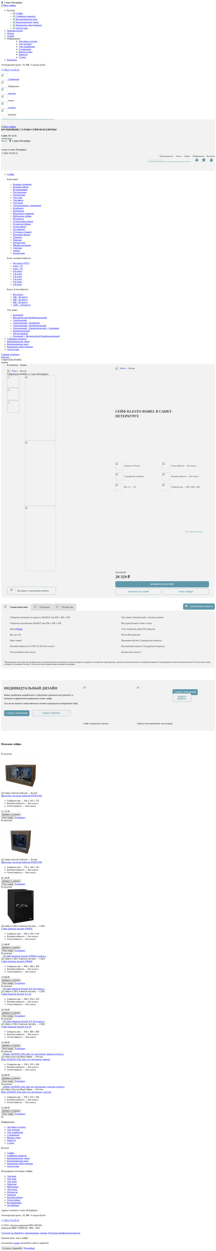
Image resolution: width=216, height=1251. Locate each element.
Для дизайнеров (27, 46)
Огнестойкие (19, 226)
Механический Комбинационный (30, 317)
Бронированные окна (18, 344)
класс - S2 (18, 268)
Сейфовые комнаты (17, 339)
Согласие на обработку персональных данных (24, 1233)
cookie (16, 1243)
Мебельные (13, 1187)
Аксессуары (13, 349)
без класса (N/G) (21, 263)
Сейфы (10, 174)
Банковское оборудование (20, 346)
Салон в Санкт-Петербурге (13, 150)
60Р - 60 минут (20, 299)
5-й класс (17, 284)
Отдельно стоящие (22, 232)
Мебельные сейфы (22, 216)
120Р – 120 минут (22, 305)
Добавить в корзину (11, 814)
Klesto (14, 371)
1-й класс (17, 274)
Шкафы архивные (22, 245)
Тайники (17, 237)
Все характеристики (194, 532)
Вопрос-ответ (25, 52)
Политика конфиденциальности (64, 1233)
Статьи (22, 57)
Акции (16, 250)
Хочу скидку (7, 817)
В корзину (20, 817)
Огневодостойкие (22, 224)
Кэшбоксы (18, 208)
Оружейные (19, 229)
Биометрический (21, 331)
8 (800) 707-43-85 (9, 136)
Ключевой (18, 315)
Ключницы (18, 211)
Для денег (12, 1181)
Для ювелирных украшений (27, 205)
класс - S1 (18, 266)
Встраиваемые (20, 189)
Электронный (20, 320)
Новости (23, 54)
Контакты (12, 60)
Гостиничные (19, 192)
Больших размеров (22, 184)
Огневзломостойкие (23, 221)
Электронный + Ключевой (26, 323)
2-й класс (17, 276)
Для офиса (18, 200)
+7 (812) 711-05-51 (10, 70)
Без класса (18, 294)
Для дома (17, 197)
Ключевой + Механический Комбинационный (36, 336)
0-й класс (17, 271)
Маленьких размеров (23, 213)
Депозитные (19, 195)
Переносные (19, 242)
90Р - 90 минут (20, 302)
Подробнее (29, 1248)
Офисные (12, 1184)
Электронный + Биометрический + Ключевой (36, 328)
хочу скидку (186, 591)
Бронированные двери (18, 341)
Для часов (18, 203)
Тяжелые (17, 240)
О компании (25, 49)
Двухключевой (20, 333)
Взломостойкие (21, 187)
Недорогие (18, 218)
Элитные (17, 248)
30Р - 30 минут (20, 297)
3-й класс (17, 279)
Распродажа (19, 253)
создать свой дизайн (16, 713)
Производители (15, 30)
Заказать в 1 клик (138, 591)
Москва (4, 141)
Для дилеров (25, 44)
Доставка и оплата (28, 41)
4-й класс (17, 281)
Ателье (10, 33)
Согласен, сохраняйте (12, 1248)
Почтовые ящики (21, 234)
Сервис (10, 36)
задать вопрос (51, 713)
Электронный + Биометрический (29, 325)
